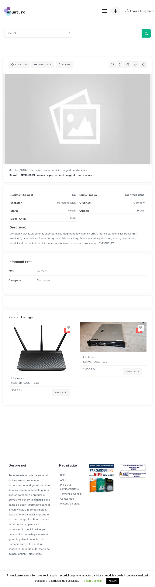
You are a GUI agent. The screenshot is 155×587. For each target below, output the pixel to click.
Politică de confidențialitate (69, 487)
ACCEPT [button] (113, 581)
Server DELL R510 (95, 362)
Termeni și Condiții (71, 493)
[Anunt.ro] (15, 11)
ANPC (63, 480)
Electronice (43, 280)
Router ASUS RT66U (25, 383)
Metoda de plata (70, 503)
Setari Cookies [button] (93, 580)
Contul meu (67, 498)
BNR (63, 475)
